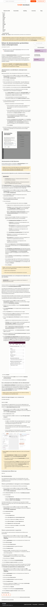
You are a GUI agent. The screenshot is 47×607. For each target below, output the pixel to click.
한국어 (3, 27)
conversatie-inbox (12, 208)
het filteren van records (25, 492)
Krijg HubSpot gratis (41, 1)
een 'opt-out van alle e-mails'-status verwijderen (22, 186)
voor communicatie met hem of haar (19, 456)
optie (11, 339)
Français (4, 18)
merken (17, 461)
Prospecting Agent (21, 458)
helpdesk (18, 208)
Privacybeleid (34, 604)
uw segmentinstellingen (19, 560)
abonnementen (18, 49)
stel (11, 500)
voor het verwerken (20, 121)
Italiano (4, 19)
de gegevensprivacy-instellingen (15, 220)
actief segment (9, 540)
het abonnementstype (7, 185)
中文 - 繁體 (4, 24)
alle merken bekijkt (24, 92)
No (8, 594)
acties (14, 376)
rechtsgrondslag (14, 251)
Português (4, 17)
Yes (3, 594)
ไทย (3, 28)
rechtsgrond (11, 121)
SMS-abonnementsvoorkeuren (12, 213)
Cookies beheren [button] (41, 604)
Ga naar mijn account (5, 33)
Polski (3, 20)
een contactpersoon (9, 388)
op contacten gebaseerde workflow (15, 286)
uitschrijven (21, 388)
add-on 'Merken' (11, 92)
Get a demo (33, 1)
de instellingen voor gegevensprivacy (15, 232)
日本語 (3, 16)
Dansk (3, 25)
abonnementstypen (21, 163)
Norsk (3, 26)
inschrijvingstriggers (9, 308)
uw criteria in (18, 500)
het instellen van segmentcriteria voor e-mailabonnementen (14, 566)
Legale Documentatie (27, 604)
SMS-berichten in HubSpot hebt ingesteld (18, 211)
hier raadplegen (34, 40)
